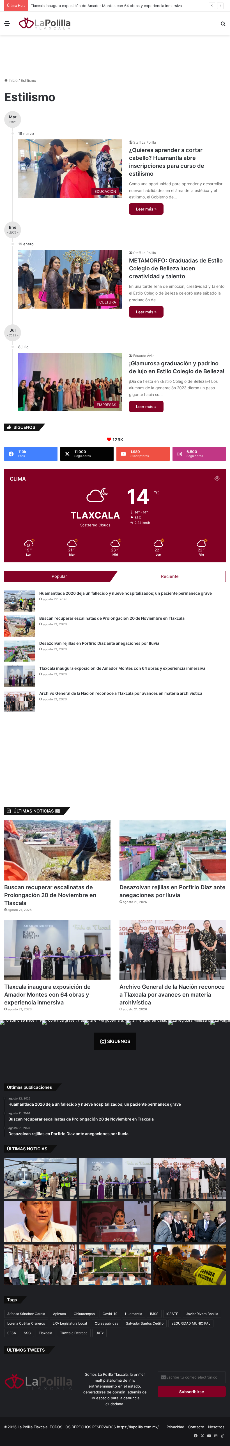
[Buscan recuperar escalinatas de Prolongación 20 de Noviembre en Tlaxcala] (19, 626)
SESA (11, 1333)
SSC (27, 1333)
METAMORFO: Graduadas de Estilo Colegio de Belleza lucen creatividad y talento (176, 268)
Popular (59, 576)
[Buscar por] (223, 25)
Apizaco (59, 1314)
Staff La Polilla (144, 142)
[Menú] (7, 25)
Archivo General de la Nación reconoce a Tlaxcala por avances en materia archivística (120, 693)
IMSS (154, 1314)
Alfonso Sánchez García (26, 1314)
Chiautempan (84, 1314)
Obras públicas (106, 1323)
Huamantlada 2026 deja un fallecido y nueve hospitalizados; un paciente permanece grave (125, 593)
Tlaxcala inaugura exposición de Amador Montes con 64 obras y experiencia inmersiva (106, 5)
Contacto (196, 1427)
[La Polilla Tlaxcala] (45, 23)
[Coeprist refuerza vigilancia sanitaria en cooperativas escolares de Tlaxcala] (40, 1221)
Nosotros (216, 1427)
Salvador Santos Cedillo (145, 1323)
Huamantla (133, 1314)
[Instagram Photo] (21, 1041)
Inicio (13, 80)
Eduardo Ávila (144, 356)
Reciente (170, 576)
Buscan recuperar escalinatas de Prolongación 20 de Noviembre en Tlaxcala (112, 618)
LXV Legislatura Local (70, 1323)
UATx (99, 1333)
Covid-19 (110, 1314)
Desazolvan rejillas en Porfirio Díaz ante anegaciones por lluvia (99, 643)
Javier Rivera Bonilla (202, 1314)
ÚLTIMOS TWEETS (26, 1350)
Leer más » (146, 209)
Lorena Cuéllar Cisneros (26, 1323)
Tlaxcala (45, 1333)
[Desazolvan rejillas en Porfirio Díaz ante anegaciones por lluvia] (19, 651)
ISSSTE (172, 1314)
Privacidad (175, 1427)
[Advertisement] (115, 53)
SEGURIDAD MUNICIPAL (190, 1323)
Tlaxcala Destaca (74, 1333)
